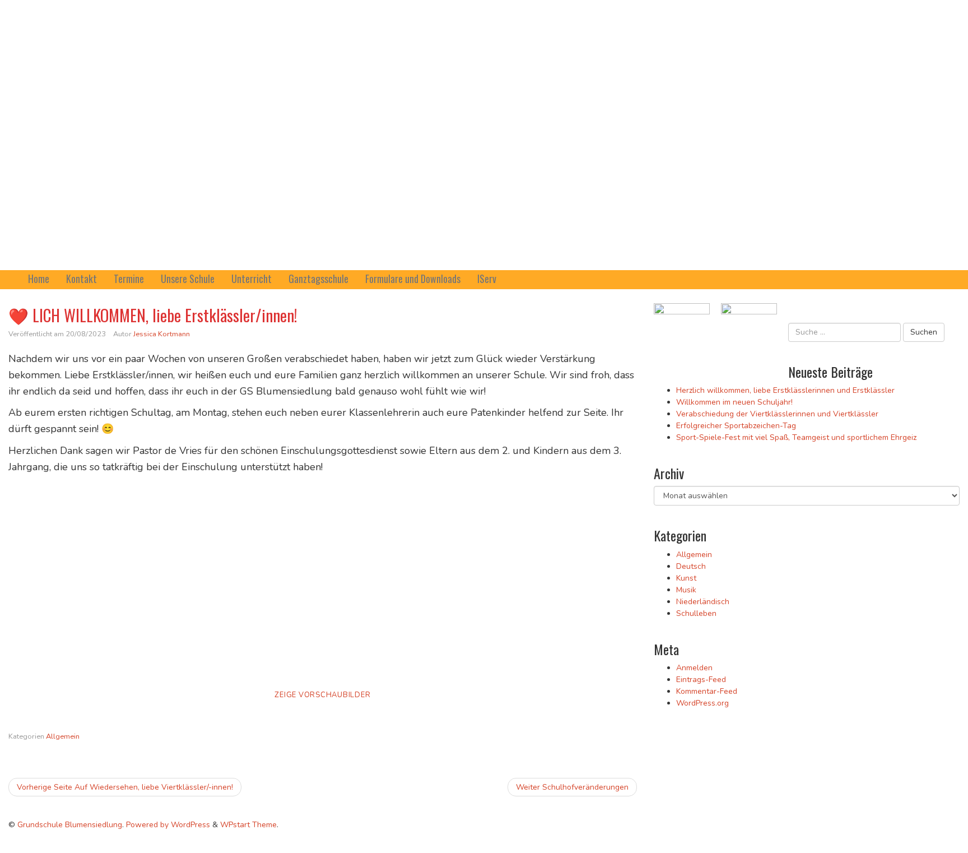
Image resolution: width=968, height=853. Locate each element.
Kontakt (81, 278)
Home (38, 278)
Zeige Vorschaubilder (322, 695)
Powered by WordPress (168, 824)
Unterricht (251, 278)
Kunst (686, 578)
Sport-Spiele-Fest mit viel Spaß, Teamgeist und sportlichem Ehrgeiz (796, 437)
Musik (686, 590)
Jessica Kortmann (161, 334)
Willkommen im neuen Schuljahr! (734, 402)
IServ (486, 278)
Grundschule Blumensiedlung (69, 824)
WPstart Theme (248, 824)
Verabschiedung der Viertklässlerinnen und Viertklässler (777, 414)
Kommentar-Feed (706, 691)
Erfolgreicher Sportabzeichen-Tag (736, 425)
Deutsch (691, 566)
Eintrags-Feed (701, 679)
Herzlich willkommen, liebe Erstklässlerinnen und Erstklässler (785, 390)
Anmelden (694, 667)
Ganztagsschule (318, 278)
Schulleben (696, 613)
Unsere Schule (188, 278)
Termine (129, 278)
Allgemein (63, 736)
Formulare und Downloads (412, 278)
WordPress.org (702, 703)
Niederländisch (702, 601)
